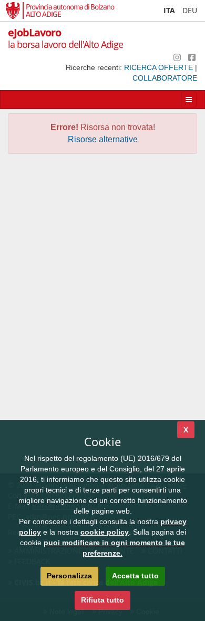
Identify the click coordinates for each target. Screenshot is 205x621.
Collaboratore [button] (164, 78)
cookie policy (104, 532)
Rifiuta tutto (102, 600)
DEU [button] (189, 10)
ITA (169, 10)
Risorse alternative (103, 139)
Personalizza (69, 575)
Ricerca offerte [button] (159, 67)
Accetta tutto (135, 575)
